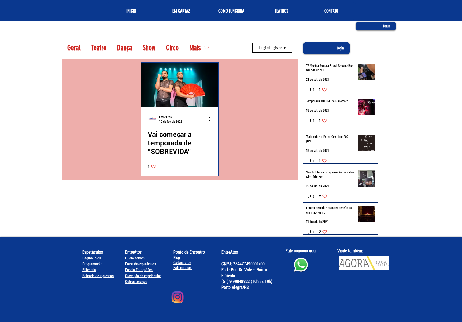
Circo (172, 48)
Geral (73, 48)
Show (149, 48)
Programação (92, 264)
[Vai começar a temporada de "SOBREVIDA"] (179, 85)
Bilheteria (89, 270)
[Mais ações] (211, 119)
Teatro (98, 48)
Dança (124, 48)
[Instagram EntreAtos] (177, 297)
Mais (195, 48)
